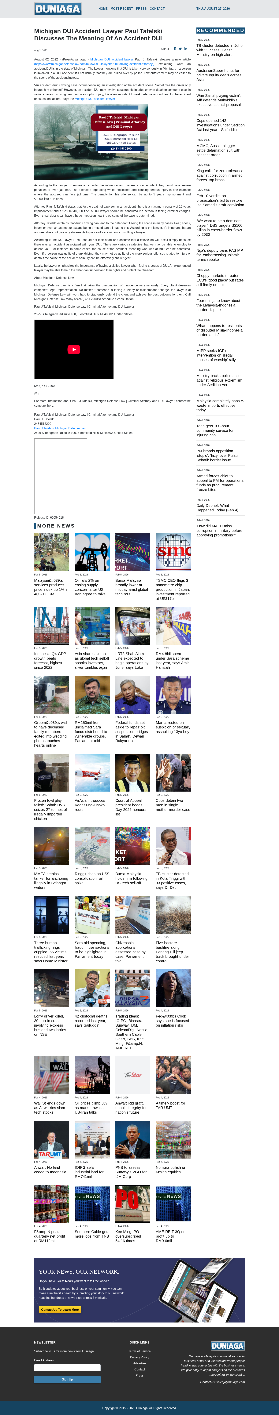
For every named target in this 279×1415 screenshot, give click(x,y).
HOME (103, 8)
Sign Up (67, 1379)
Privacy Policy (139, 1357)
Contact (139, 1369)
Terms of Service (139, 1351)
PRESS (141, 8)
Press (139, 1375)
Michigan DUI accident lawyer (111, 59)
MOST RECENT (122, 8)
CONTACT (157, 8)
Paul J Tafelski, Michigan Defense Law (60, 428)
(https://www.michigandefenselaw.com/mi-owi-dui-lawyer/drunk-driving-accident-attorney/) (94, 64)
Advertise (139, 1363)
